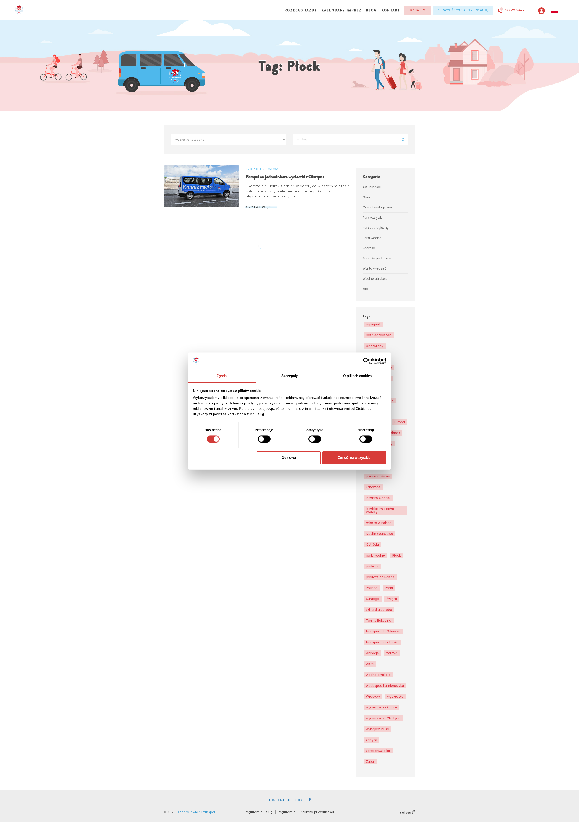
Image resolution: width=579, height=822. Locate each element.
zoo (365, 289)
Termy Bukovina (378, 620)
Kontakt (391, 10)
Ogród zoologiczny (377, 207)
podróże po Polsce (380, 577)
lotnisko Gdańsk (378, 498)
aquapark (373, 324)
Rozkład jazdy (301, 10)
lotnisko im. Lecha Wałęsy (380, 510)
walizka (391, 653)
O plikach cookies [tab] (357, 376)
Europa (399, 422)
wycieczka (395, 696)
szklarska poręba (379, 609)
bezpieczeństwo (379, 335)
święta (392, 599)
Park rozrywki (372, 217)
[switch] (264, 439)
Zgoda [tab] (222, 376)
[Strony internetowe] (407, 811)
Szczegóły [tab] (289, 376)
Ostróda (372, 544)
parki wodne (375, 555)
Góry (366, 197)
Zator (370, 761)
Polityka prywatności (317, 812)
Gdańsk (394, 433)
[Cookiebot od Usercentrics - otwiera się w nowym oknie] (366, 361)
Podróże (272, 169)
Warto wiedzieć (375, 268)
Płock (396, 555)
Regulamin (287, 812)
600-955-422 (514, 10)
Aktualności (372, 187)
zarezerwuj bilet (378, 751)
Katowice (373, 487)
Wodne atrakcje (375, 278)
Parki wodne (372, 238)
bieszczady (374, 346)
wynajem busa (377, 729)
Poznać (371, 588)
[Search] (403, 139)
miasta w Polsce (379, 523)
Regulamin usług (259, 812)
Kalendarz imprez (342, 10)
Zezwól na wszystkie (354, 458)
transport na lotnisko (382, 642)
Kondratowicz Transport (197, 812)
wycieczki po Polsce (381, 707)
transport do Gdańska (383, 631)
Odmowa (289, 458)
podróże (372, 566)
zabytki (371, 740)
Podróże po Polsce (377, 258)
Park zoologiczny (376, 227)
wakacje (372, 653)
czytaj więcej (261, 207)
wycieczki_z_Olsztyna (383, 718)
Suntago (372, 599)
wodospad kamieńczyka (385, 685)
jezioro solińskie (378, 476)
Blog (371, 10)
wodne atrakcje (378, 675)
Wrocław (373, 696)
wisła (370, 664)
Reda (389, 588)
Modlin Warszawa (379, 533)
